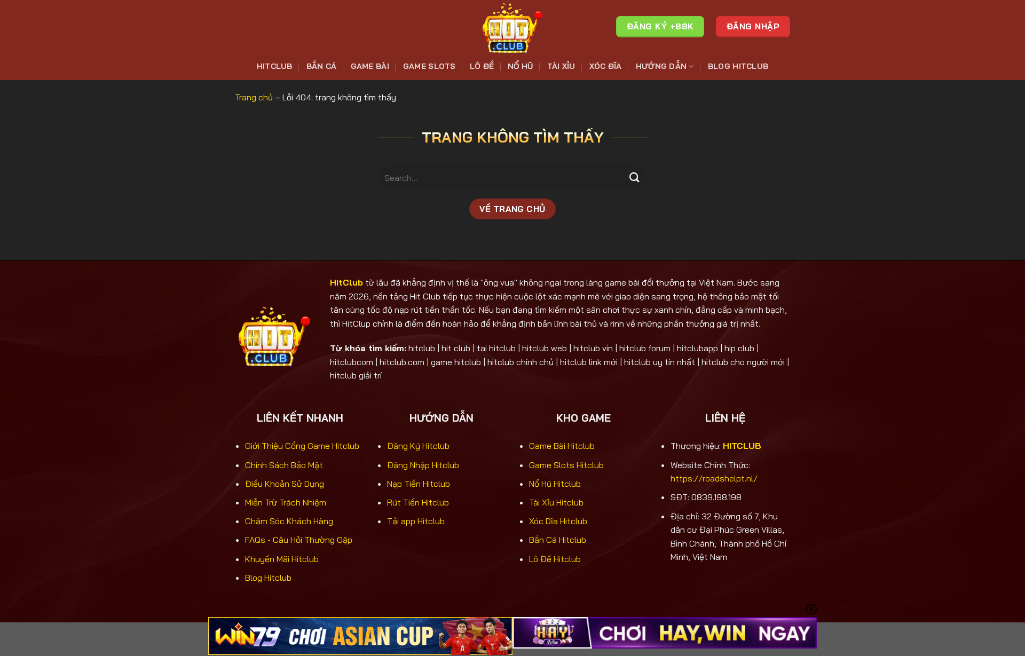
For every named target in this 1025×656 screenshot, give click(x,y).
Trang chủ (254, 97)
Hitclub (275, 66)
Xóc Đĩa (605, 66)
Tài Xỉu (561, 66)
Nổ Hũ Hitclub (555, 483)
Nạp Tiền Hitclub (418, 483)
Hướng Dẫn (661, 66)
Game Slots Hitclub (566, 465)
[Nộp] (634, 177)
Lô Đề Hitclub (555, 559)
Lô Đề (482, 66)
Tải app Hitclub (416, 521)
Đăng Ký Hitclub (418, 445)
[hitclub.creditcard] (512, 26)
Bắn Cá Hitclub (557, 539)
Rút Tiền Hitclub (418, 502)
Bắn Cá (321, 66)
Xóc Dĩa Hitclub (558, 521)
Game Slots (429, 66)
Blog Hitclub (738, 66)
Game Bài (370, 66)
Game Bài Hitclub (562, 445)
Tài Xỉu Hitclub (556, 502)
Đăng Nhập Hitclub (423, 465)
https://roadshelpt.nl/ (714, 478)
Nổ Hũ (520, 66)
